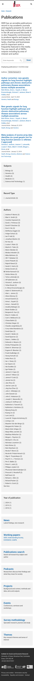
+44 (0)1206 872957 (7, 661)
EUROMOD (7, 540)
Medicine (19, 154)
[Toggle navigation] (2, 4)
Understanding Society (15, 538)
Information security (21, 673)
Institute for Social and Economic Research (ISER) (17, 4)
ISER (5, 538)
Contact (27, 675)
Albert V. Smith (17, 147)
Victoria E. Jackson (18, 92)
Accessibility (5, 675)
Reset (29, 60)
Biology (16, 99)
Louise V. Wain (6, 147)
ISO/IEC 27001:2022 (30, 667)
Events (7, 603)
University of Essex (20, 667)
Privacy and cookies (7, 673)
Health (9, 99)
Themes (8, 634)
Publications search (14, 552)
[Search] (31, 4)
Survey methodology (14, 620)
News (7, 520)
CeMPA (14, 540)
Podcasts (9, 569)
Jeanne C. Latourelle (22, 144)
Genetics (4, 99)
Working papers (12, 535)
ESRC (7, 667)
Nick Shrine (5, 90)
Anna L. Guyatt (15, 90)
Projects (8, 586)
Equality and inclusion (17, 675)
